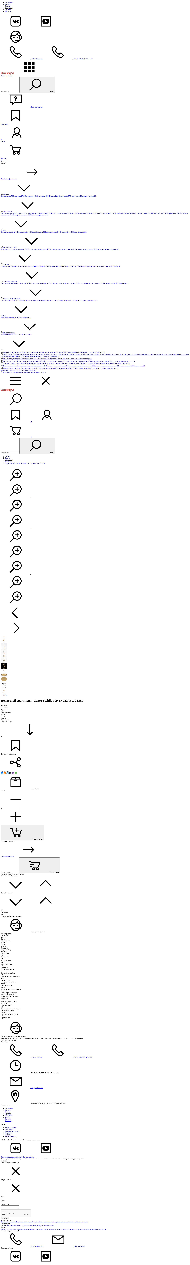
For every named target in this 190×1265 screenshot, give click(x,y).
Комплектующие (81, 1222)
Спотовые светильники (104, 213)
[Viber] (13, 773)
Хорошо (4, 1160)
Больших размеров (88, 196)
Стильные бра (66, 232)
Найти (52, 91)
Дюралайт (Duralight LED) (48, 300)
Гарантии (8, 9)
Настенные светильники (85, 213)
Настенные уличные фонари (40, 283)
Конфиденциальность (87, 1229)
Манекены (11, 317)
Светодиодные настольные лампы (61, 249)
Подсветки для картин (39, 215)
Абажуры (18, 334)
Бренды (7, 1117)
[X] (10, 773)
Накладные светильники (13, 356)
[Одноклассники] (5, 773)
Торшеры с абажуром (78, 266)
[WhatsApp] (16, 773)
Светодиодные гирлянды (28, 300)
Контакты (8, 11)
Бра (17, 1222)
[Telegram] (7, 773)
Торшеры (35, 1222)
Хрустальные (42, 196)
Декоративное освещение (62, 1222)
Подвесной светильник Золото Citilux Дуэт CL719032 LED (25, 463)
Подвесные (19, 196)
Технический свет (159, 213)
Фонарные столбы (110, 283)
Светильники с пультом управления (14, 213)
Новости (8, 1119)
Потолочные (30, 196)
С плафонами (64, 196)
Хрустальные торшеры (44, 266)
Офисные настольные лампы (38, 249)
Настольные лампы (25, 1222)
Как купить (8, 8)
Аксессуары (27, 334)
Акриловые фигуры (90, 300)
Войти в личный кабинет (9, 1229)
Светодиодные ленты (9, 300)
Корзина (7, 1135)
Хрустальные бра (24, 232)
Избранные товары (55, 1229)
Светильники (11, 1222)
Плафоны (11, 334)
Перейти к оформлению (9, 179)
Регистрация (9, 1129)
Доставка (8, 4)
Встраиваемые (173, 213)
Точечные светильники (142, 213)
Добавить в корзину (37, 839)
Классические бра (79, 232)
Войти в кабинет (10, 1127)
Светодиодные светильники (39, 213)
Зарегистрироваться (25, 1229)
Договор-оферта (28, 1157)
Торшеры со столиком (61, 266)
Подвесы (54, 196)
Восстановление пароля (40, 1229)
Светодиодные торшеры (26, 266)
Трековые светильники (123, 213)
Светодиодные (7, 196)
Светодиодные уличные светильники (15, 283)
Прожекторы (123, 283)
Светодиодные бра (9, 232)
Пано (17, 317)
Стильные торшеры (112, 266)
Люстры (7, 458)
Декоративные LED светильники (70, 300)
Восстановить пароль (12, 1131)
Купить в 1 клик (54, 872)
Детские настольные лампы (84, 249)
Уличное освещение (46, 1222)
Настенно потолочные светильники (63, 213)
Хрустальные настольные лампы (107, 249)
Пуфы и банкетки (24, 317)
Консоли (4, 317)
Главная (7, 456)
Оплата (7, 6)
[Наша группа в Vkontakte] (16, 28)
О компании (9, 2)
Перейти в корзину (7, 856)
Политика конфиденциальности (12, 1157)
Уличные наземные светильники (90, 283)
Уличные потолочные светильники (65, 283)
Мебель (73, 1222)
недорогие (8, 461)
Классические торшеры (96, 266)
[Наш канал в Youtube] (46, 28)
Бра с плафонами (52, 232)
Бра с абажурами (38, 232)
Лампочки (4, 334)
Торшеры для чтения (9, 266)
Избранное (8, 1133)
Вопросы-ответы (10, 1136)
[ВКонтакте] (2, 773)
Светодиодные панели (22, 215)
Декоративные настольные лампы (14, 249)
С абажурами (75, 196)
